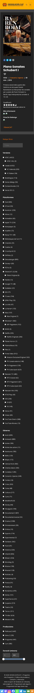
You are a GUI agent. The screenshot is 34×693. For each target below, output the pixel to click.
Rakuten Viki (11, 391)
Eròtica (9, 529)
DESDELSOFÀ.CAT (15, 675)
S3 (9, 402)
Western (9, 619)
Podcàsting (10, 578)
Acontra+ (10, 210)
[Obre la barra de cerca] (26, 5)
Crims (9, 484)
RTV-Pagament (14, 382)
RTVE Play (10, 395)
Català (10, 166)
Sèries (9, 595)
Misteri (9, 558)
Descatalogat (11, 259)
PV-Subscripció (14, 370)
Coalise (8, 247)
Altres (8, 214)
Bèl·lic (9, 456)
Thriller (9, 615)
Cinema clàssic (12, 468)
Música (9, 566)
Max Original (12, 316)
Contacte (13, 679)
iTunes (9, 296)
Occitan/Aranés (12, 186)
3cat (8, 202)
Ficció (8, 546)
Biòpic (9, 460)
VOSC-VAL (11, 161)
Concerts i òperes (16, 78)
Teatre (9, 607)
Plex (7, 350)
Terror (9, 611)
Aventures (10, 451)
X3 (10, 406)
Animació (10, 439)
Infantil (9, 554)
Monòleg (9, 562)
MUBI (8, 329)
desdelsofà (10, 501)
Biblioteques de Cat (13, 239)
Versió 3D (9, 190)
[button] (4, 60)
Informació (20, 679)
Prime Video (11, 354)
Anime (9, 443)
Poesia (9, 583)
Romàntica (10, 591)
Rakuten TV (11, 374)
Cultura (9, 492)
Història (10, 550)
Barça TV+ (10, 235)
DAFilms (9, 255)
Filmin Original (13, 275)
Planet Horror (11, 341)
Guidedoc (10, 288)
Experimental (11, 538)
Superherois (11, 599)
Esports (9, 533)
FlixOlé (9, 280)
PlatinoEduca (11, 345)
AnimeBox (10, 218)
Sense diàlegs (11, 182)
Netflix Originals (14, 337)
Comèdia (10, 472)
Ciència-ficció (11, 464)
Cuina (8, 488)
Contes (9, 480)
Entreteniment (11, 525)
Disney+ (9, 263)
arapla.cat (9, 684)
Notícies (9, 574)
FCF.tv (8, 268)
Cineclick (9, 243)
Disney (9, 505)
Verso (8, 411)
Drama (10, 521)
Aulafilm (9, 231)
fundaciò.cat (19, 682)
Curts (8, 497)
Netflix (9, 333)
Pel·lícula (10, 631)
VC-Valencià (13, 169)
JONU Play (10, 300)
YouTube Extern (12, 419)
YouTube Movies (12, 423)
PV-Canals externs (15, 361)
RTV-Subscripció (14, 386)
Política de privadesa (22, 677)
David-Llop (24, 686)
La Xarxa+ (10, 309)
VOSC (9, 157)
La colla (9, 304)
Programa (10, 639)
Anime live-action (12, 447)
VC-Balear (12, 173)
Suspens (10, 603)
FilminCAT (11, 272)
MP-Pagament (14, 324)
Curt (8, 644)
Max (8, 313)
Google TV (10, 284)
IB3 (7, 292)
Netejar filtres (8, 139)
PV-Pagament (14, 365)
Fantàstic (10, 542)
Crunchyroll (10, 251)
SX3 (8, 399)
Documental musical (13, 517)
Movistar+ (10, 321)
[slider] (3, 659)
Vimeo (9, 415)
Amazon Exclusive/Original (18, 357)
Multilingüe (11, 178)
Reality (8, 587)
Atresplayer (10, 227)
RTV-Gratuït (13, 378)
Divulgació (10, 509)
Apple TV (10, 222)
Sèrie (9, 635)
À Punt (9, 206)
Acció (9, 435)
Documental (12, 513)
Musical (9, 570)
